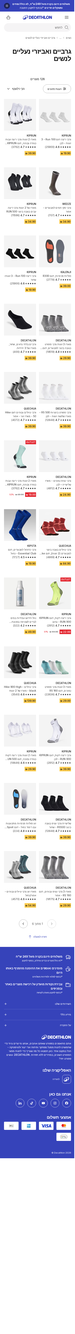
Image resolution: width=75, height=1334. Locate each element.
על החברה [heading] (62, 1008)
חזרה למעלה (40, 936)
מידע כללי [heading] (63, 998)
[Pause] (7, 6)
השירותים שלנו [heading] (60, 987)
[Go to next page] (23, 923)
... (60, 37)
